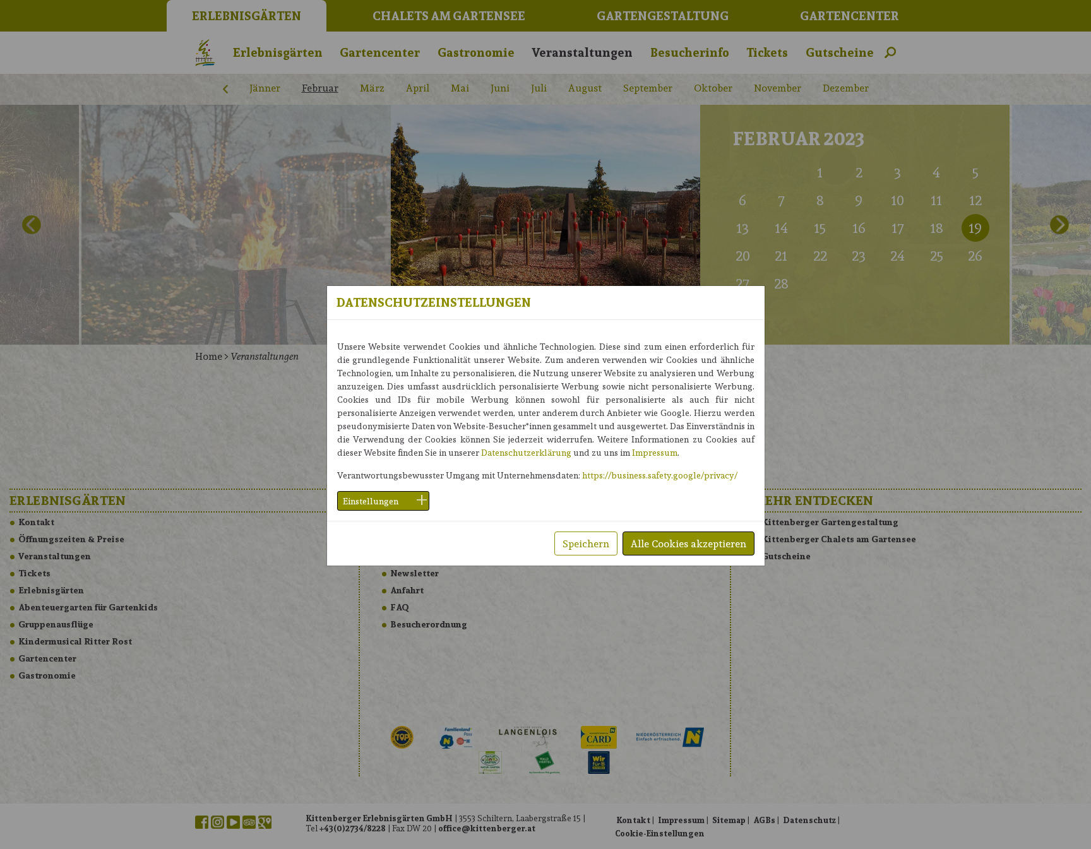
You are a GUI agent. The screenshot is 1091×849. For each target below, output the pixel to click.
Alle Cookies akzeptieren (688, 543)
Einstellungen (370, 501)
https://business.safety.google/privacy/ (659, 475)
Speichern (586, 543)
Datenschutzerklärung (526, 452)
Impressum (654, 452)
